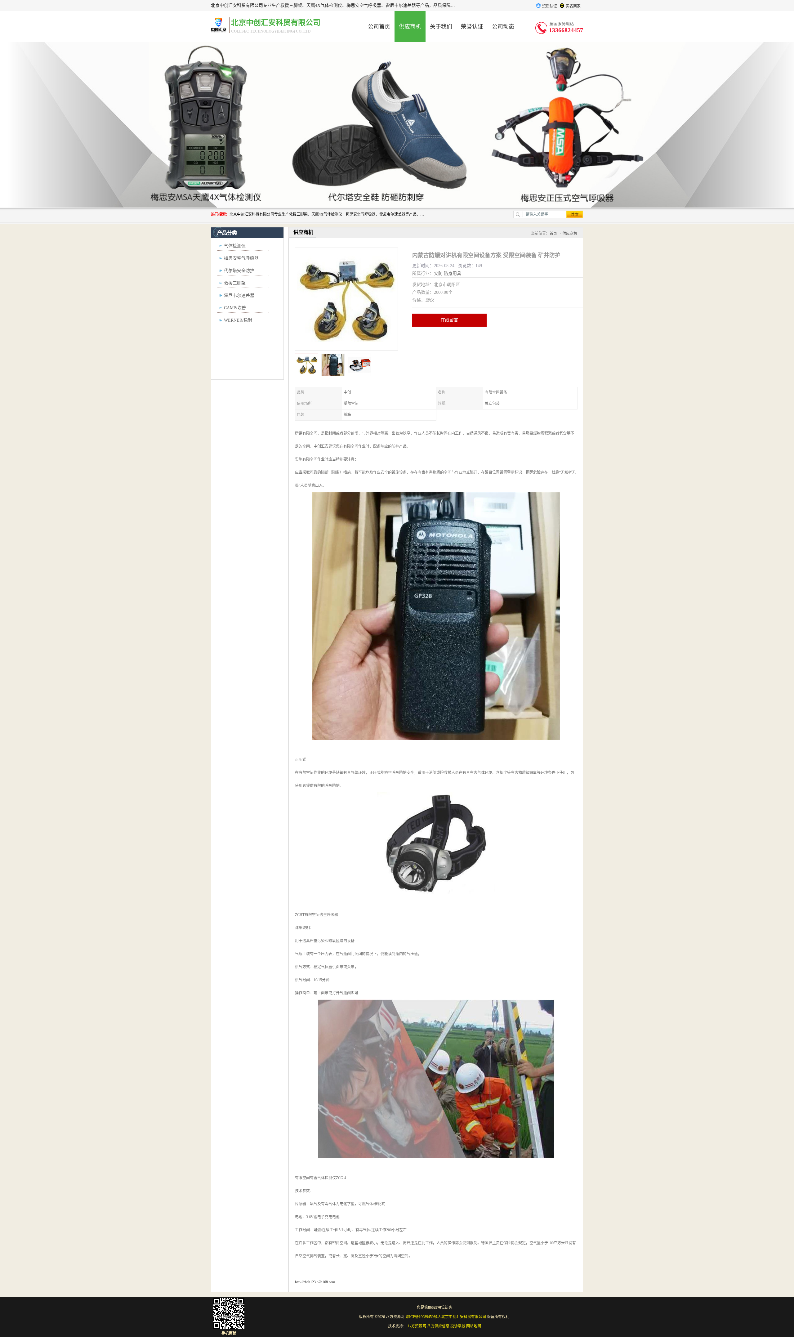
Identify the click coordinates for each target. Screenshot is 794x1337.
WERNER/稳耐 (238, 320)
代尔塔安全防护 (239, 270)
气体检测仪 (235, 246)
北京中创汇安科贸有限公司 (463, 1317)
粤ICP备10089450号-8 (422, 1317)
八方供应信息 (438, 1326)
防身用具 (452, 273)
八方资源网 (417, 1326)
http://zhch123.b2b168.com (315, 1282)
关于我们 (441, 27)
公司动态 (503, 27)
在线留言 (449, 320)
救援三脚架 (235, 283)
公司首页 (379, 27)
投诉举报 (457, 1326)
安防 (438, 273)
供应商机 (410, 27)
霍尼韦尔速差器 (239, 295)
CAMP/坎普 (235, 308)
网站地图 (473, 1326)
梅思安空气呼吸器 (241, 258)
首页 (553, 233)
